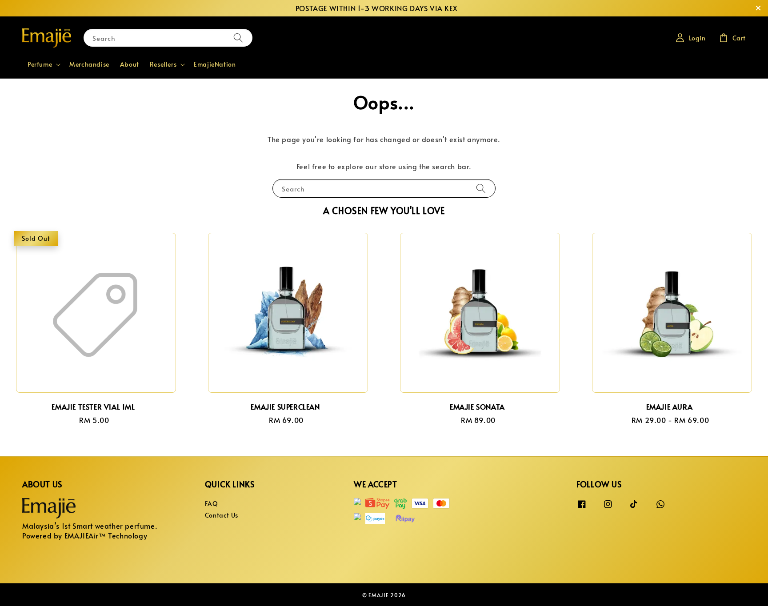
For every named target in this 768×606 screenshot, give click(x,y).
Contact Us (221, 515)
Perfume (40, 64)
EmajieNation (215, 64)
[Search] (238, 37)
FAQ (211, 504)
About (129, 64)
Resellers (163, 64)
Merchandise (89, 64)
